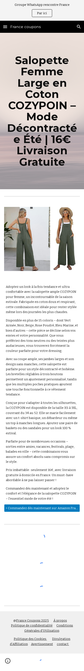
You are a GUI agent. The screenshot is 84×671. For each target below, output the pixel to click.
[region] (42, 10)
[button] (5, 27)
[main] (42, 111)
